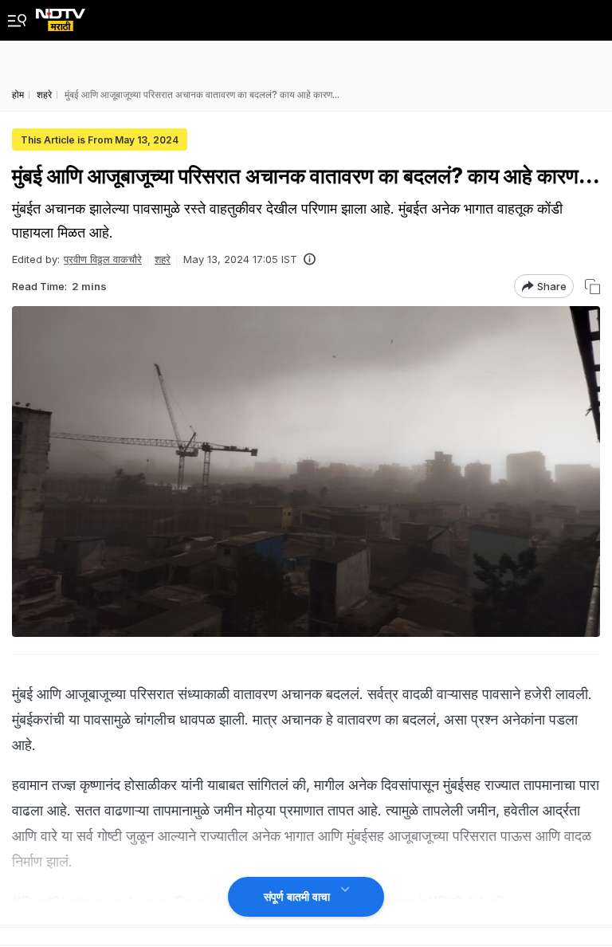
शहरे (163, 259)
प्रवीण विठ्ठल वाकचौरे (103, 259)
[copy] (592, 286)
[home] (60, 15)
